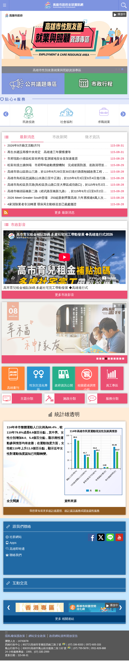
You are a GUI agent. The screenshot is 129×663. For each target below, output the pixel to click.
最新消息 (27, 137)
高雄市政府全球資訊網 (64, 5)
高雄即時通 (17, 548)
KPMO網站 (103, 359)
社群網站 (16, 537)
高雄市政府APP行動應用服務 (115, 359)
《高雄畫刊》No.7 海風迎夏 (123, 359)
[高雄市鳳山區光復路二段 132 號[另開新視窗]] (68, 648)
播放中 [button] (122, 14)
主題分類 (26, 398)
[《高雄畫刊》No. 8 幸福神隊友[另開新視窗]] (64, 328)
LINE (110, 537)
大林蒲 (100, 359)
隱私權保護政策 (15, 636)
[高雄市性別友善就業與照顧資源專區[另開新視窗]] (64, 39)
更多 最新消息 (65, 212)
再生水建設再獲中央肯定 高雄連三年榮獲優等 (39, 152)
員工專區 (112, 385)
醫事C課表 (97, 359)
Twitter (101, 537)
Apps (13, 542)
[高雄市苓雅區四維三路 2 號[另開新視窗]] (63, 644)
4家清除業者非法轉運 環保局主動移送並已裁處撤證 (41, 204)
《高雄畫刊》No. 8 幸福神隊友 (106, 359)
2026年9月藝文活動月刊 (23, 145)
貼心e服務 (15, 99)
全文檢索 (124, 5)
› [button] (123, 114)
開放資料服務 (91, 510)
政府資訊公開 (64, 385)
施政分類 (69, 398)
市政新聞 (59, 137)
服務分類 (112, 398)
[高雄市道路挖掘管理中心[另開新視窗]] (93, 607)
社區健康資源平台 (112, 359)
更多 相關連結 (64, 618)
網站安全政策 (37, 636)
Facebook (91, 537)
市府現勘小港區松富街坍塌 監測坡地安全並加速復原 (42, 158)
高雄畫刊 (13, 387)
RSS (5, 212)
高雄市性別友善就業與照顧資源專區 (122, 69)
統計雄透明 (55, 510)
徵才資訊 (92, 137)
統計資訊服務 (72, 510)
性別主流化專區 (38, 387)
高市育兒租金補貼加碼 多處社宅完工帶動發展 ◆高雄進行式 (45, 287)
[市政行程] (95, 83)
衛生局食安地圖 (109, 359)
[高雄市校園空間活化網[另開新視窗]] (40, 607)
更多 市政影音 (65, 294)
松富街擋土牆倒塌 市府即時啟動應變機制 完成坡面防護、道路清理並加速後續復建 (64, 165)
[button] (4, 5)
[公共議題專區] (33, 83)
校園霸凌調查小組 (87, 387)
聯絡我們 (16, 555)
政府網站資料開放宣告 (63, 636)
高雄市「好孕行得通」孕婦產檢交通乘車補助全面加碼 (119, 69)
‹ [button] (5, 114)
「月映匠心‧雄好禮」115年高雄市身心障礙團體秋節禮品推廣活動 (116, 69)
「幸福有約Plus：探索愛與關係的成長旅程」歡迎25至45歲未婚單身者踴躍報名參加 (117, 359)
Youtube (119, 537)
